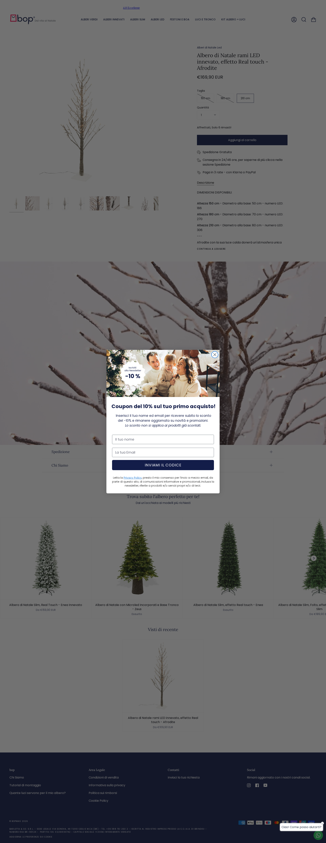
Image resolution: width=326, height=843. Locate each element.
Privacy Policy (133, 478)
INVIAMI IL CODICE (163, 465)
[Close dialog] (214, 354)
